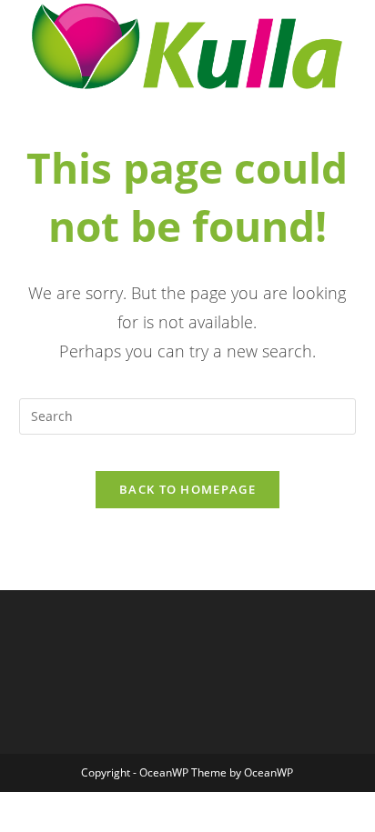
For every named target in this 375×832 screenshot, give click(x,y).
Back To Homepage (187, 489)
